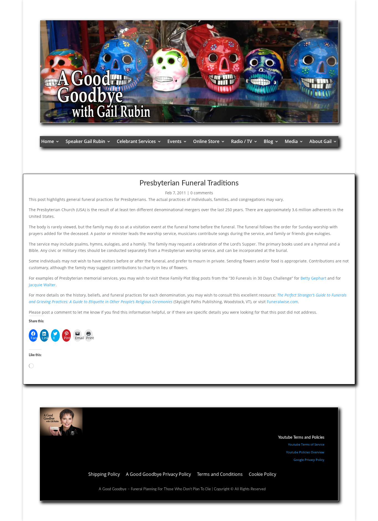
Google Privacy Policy (309, 460)
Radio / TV (241, 141)
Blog (268, 141)
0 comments (201, 192)
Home (47, 141)
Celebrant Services (136, 141)
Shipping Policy (104, 474)
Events (174, 141)
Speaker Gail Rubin (85, 141)
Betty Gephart (313, 278)
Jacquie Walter (42, 284)
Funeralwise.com (282, 301)
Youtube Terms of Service (306, 444)
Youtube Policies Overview (305, 452)
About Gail (320, 141)
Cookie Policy (262, 474)
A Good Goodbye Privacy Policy (158, 474)
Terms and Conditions (220, 474)
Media (291, 141)
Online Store (206, 141)
